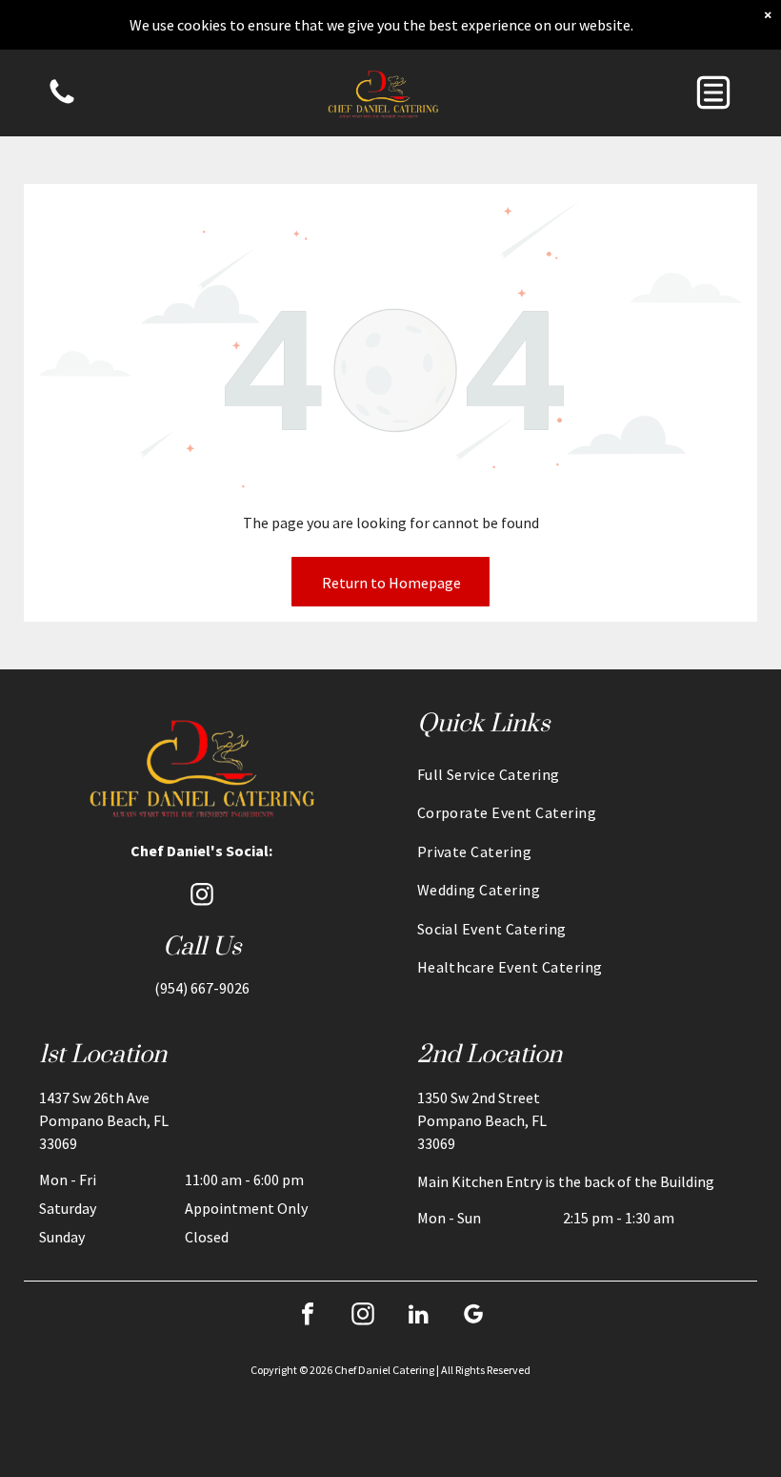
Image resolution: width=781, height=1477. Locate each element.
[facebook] (307, 1316)
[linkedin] (418, 1316)
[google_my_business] (473, 1316)
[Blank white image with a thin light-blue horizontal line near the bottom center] (62, 102)
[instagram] (202, 896)
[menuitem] (580, 774)
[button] (713, 92)
